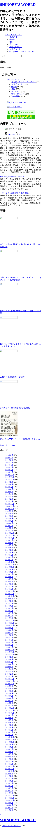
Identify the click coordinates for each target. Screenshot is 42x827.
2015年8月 (9, 776)
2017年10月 (9, 713)
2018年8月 (9, 688)
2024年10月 (9, 509)
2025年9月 (9, 482)
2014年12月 (9, 795)
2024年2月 (9, 528)
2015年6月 (9, 781)
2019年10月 (9, 654)
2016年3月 (9, 759)
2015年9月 (9, 774)
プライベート (15, 49)
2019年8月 (9, 659)
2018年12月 (9, 679)
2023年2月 (9, 557)
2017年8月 (9, 718)
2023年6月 (9, 548)
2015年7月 (9, 778)
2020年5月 (9, 637)
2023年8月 (9, 543)
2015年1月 (9, 793)
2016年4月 (9, 757)
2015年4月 (9, 786)
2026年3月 (9, 467)
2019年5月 (9, 667)
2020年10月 (9, 625)
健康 (11, 42)
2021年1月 (9, 618)
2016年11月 (9, 740)
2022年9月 (9, 569)
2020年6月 (9, 635)
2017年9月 (9, 715)
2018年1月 (9, 706)
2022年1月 (9, 589)
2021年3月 (9, 613)
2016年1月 (9, 764)
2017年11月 (9, 710)
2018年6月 (9, 693)
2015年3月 (9, 788)
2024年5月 (9, 521)
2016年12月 (9, 737)
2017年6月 (9, 723)
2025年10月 (9, 479)
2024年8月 (9, 513)
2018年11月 (9, 681)
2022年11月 (9, 565)
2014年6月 (9, 810)
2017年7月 (9, 720)
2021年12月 (9, 591)
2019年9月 (9, 657)
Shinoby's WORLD (14, 80)
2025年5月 (9, 492)
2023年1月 (9, 560)
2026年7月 (9, 458)
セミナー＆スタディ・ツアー (21, 52)
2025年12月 (9, 475)
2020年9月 (9, 628)
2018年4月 (9, 698)
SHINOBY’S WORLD (13, 35)
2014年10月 (9, 800)
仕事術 (12, 39)
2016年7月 (9, 749)
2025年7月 (9, 487)
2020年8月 (9, 630)
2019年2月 (9, 674)
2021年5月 (9, 608)
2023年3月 (9, 555)
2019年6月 (9, 664)
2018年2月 (9, 703)
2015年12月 (9, 766)
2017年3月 (9, 730)
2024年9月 (9, 511)
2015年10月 (9, 771)
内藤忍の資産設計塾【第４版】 (13, 377)
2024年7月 (9, 516)
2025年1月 (9, 501)
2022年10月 (9, 567)
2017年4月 (9, 727)
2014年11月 (9, 798)
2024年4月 (9, 523)
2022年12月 (9, 562)
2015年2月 (9, 791)
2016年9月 (9, 744)
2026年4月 (9, 465)
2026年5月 (9, 462)
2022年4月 (9, 582)
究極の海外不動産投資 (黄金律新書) (15, 408)
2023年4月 (9, 552)
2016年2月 (9, 761)
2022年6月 (9, 577)
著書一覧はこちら (7, 445)
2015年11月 (9, 769)
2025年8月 (9, 484)
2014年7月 (9, 808)
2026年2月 (9, 470)
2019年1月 (9, 676)
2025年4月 (9, 494)
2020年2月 (9, 645)
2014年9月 (9, 803)
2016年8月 (9, 747)
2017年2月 (9, 732)
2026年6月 (9, 460)
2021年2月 (9, 616)
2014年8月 (9, 805)
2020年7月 (9, 633)
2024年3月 (9, 526)
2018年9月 (9, 686)
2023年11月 (9, 535)
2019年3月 (9, 671)
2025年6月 (9, 489)
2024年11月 (9, 506)
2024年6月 (9, 518)
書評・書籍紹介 (15, 47)
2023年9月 (9, 540)
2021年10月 (9, 596)
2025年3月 (9, 496)
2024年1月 (9, 531)
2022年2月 (9, 586)
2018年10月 (9, 684)
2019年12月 (9, 650)
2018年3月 (9, 701)
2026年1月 (9, 472)
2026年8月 (9, 455)
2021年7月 (9, 603)
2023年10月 (9, 538)
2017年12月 (9, 708)
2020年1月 (9, 647)
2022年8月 (9, 572)
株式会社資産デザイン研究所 (12, 177)
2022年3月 (9, 584)
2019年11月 (9, 652)
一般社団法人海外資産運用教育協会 (15, 193)
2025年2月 (9, 499)
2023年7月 (9, 545)
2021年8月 (9, 601)
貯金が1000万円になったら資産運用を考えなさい (20, 439)
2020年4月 (9, 640)
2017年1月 (9, 735)
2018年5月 (9, 696)
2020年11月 (9, 623)
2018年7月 (9, 691)
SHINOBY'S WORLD (18, 4)
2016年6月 (9, 752)
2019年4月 (9, 669)
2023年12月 (9, 533)
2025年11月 (9, 477)
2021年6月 (9, 606)
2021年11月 (9, 594)
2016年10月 (9, 742)
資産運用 (13, 37)
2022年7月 (9, 574)
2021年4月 (9, 611)
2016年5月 (9, 754)
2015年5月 (9, 783)
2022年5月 (9, 579)
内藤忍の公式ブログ (11, 826)
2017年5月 (9, 725)
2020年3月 (9, 642)
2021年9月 (9, 599)
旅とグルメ (14, 44)
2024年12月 (9, 504)
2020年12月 (9, 620)
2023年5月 (9, 550)
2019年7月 (9, 662)
